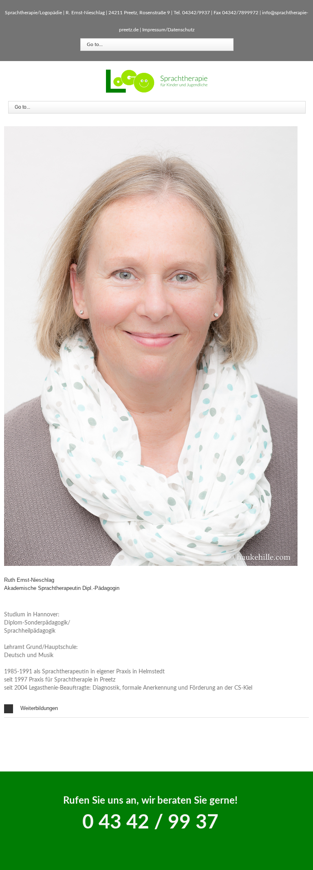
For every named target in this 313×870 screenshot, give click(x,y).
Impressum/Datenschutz (168, 29)
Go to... (95, 44)
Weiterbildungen (39, 708)
